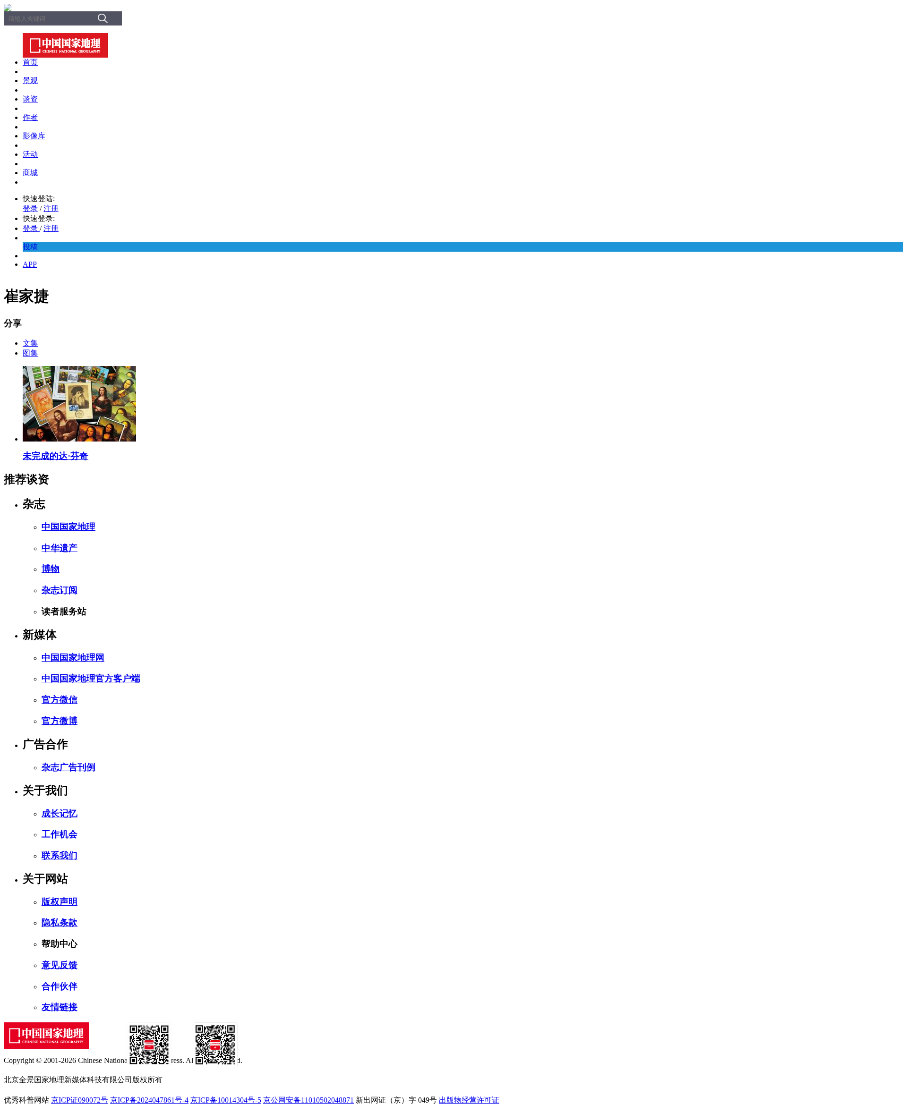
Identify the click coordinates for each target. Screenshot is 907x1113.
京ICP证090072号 (79, 1100)
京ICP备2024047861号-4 (149, 1100)
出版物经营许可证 (469, 1100)
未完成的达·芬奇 (55, 456)
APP (30, 264)
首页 (30, 62)
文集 (30, 343)
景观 (30, 80)
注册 (51, 208)
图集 (30, 353)
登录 (30, 208)
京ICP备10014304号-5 (225, 1100)
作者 (30, 117)
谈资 (30, 99)
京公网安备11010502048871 (308, 1100)
